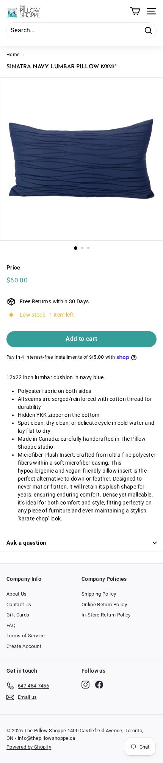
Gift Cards (18, 615)
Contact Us (18, 604)
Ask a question (26, 542)
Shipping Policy (99, 594)
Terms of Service (25, 635)
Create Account (23, 646)
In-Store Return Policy (106, 615)
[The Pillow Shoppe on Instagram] (85, 685)
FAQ (11, 625)
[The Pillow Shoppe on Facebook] (99, 685)
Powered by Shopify (28, 747)
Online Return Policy (104, 604)
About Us (16, 594)
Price (13, 267)
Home (12, 54)
